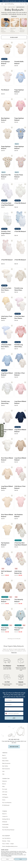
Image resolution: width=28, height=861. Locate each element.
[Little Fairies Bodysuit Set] (20, 558)
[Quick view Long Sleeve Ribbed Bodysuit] (12, 354)
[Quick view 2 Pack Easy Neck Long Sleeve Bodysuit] (12, 184)
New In (4, 755)
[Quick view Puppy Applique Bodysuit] (25, 71)
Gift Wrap (4, 794)
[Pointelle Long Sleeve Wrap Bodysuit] (20, 275)
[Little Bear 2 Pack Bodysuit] (20, 360)
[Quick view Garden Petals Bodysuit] (25, 156)
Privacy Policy (8, 855)
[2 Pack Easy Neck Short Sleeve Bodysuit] (7, 275)
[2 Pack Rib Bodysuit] (20, 219)
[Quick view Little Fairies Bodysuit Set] (25, 552)
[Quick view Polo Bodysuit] (12, 71)
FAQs (3, 786)
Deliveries (4, 781)
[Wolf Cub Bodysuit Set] (7, 558)
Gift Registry (5, 797)
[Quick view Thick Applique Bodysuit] (25, 609)
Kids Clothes (5, 766)
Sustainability (5, 824)
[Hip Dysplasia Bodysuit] (20, 502)
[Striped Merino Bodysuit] (7, 587)
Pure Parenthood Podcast (8, 829)
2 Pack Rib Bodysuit (20, 231)
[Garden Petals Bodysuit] (20, 162)
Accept (20, 859)
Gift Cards (4, 791)
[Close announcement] (26, 1)
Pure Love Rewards (6, 802)
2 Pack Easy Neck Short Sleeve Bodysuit (6, 290)
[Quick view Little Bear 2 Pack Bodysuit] (25, 354)
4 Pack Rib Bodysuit (20, 203)
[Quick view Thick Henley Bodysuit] (12, 609)
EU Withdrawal (5, 805)
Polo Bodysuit (5, 90)
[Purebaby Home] (9, 4)
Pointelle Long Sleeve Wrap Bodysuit (18, 290)
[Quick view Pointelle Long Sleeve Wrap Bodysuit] (25, 269)
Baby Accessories (6, 763)
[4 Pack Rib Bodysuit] (20, 190)
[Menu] (2, 3)
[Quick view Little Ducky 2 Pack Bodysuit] (12, 297)
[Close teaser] (4, 423)
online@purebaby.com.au (11, 846)
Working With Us (6, 819)
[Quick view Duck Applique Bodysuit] (12, 42)
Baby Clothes (5, 760)
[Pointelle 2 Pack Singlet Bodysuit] (7, 219)
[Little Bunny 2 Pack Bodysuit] (20, 474)
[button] (2, 430)
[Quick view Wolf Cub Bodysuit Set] (12, 552)
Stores (3, 800)
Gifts (3, 771)
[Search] (21, 3)
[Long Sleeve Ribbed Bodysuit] (7, 360)
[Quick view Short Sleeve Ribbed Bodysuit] (12, 439)
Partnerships (5, 827)
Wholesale (4, 821)
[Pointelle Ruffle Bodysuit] (20, 49)
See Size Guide (14, 746)
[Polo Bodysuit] (7, 77)
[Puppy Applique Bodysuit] (20, 77)
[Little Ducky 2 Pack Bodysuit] (7, 304)
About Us (4, 813)
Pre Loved (4, 789)
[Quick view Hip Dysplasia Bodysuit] (25, 495)
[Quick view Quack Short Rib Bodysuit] (12, 156)
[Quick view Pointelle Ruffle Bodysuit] (25, 42)
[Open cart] (26, 3)
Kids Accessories (6, 768)
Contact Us (4, 816)
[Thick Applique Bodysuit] (20, 615)
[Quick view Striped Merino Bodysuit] (12, 580)
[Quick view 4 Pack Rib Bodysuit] (25, 184)
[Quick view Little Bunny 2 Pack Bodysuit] (25, 467)
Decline (7, 859)
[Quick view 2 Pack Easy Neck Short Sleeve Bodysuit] (12, 269)
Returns (4, 783)
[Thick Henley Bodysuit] (7, 615)
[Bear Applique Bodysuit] (7, 105)
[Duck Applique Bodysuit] (7, 49)
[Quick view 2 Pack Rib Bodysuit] (25, 212)
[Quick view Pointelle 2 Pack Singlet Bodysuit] (12, 212)
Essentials (4, 758)
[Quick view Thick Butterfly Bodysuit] (25, 580)
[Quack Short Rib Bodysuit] (7, 162)
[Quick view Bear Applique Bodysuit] (12, 99)
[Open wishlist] (23, 3)
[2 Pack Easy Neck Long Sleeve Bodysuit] (7, 190)
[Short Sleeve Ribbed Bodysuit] (7, 445)
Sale (3, 774)
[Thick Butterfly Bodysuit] (20, 587)
